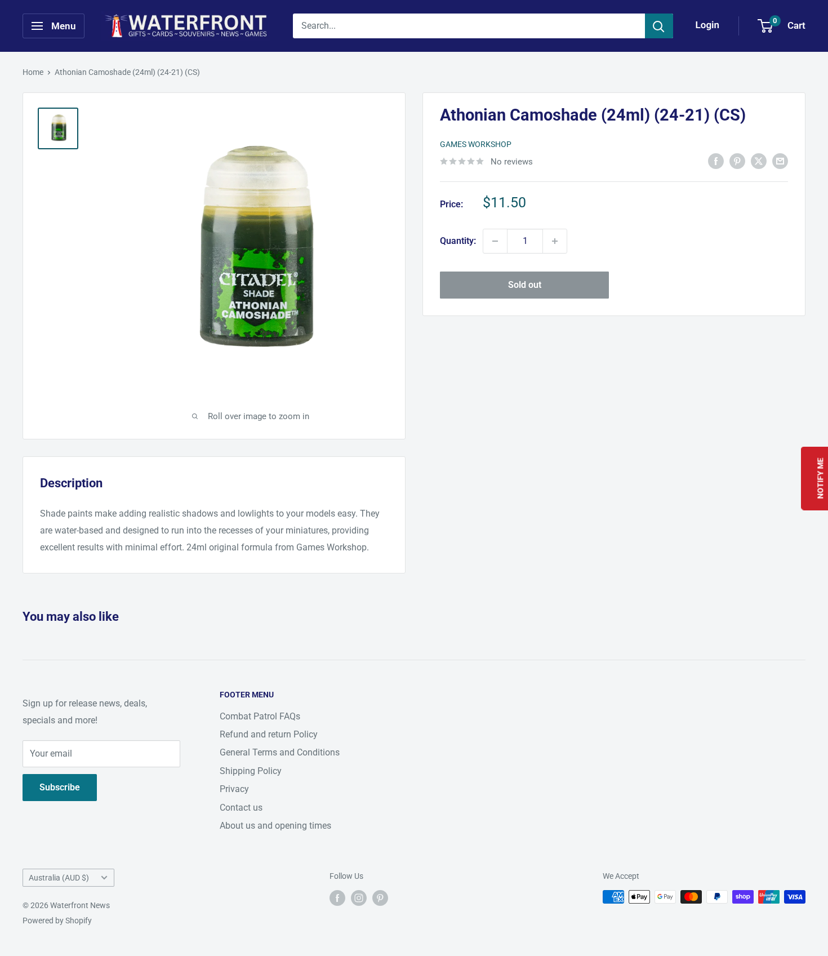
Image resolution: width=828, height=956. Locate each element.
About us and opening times (275, 825)
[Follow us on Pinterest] (380, 898)
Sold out (524, 284)
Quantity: (458, 240)
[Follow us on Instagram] (359, 898)
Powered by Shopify (57, 920)
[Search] (659, 26)
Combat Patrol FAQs (260, 716)
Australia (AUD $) (59, 877)
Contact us (241, 807)
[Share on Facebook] (716, 160)
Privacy (234, 789)
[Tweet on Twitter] (759, 160)
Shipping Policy (251, 771)
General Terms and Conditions (280, 752)
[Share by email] (780, 160)
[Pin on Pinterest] (737, 160)
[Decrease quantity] (495, 241)
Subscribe (59, 787)
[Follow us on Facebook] (337, 898)
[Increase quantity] (555, 241)
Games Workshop (475, 144)
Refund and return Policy (269, 734)
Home (33, 72)
